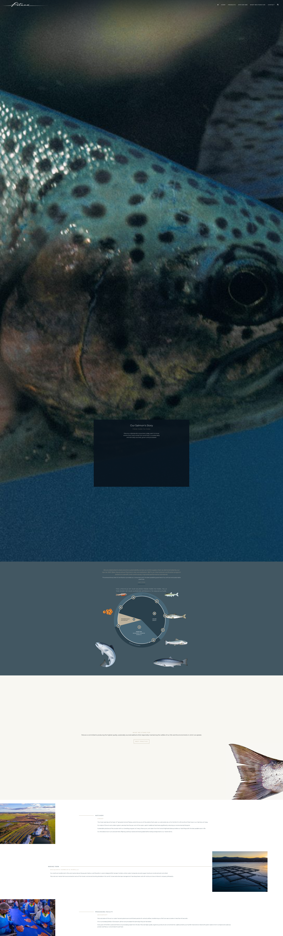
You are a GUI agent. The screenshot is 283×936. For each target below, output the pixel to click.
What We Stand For (257, 4)
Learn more (141, 582)
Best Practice (141, 741)
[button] (278, 5)
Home (223, 4)
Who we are (242, 4)
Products (232, 4)
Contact (271, 4)
